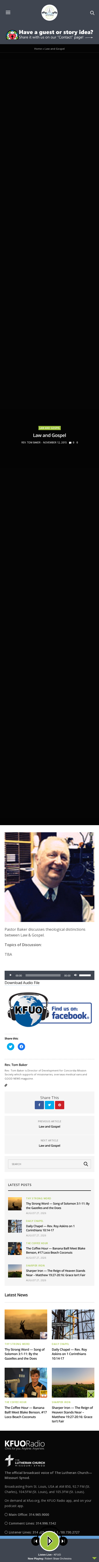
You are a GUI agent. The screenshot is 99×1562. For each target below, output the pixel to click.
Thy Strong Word (38, 1198)
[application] (49, 975)
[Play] (10, 975)
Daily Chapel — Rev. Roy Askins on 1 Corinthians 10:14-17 (50, 1228)
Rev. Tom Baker (31, 442)
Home (38, 48)
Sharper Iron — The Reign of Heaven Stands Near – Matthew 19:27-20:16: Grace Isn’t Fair (55, 1273)
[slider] (85, 975)
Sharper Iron (35, 1265)
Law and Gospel (49, 428)
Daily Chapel (34, 1221)
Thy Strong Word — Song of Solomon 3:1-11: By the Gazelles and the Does (58, 1205)
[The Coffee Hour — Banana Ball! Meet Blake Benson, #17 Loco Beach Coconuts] (15, 1248)
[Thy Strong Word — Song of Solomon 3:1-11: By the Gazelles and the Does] (15, 1203)
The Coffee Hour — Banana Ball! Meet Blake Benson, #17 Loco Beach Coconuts (55, 1250)
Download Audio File (22, 982)
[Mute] (75, 975)
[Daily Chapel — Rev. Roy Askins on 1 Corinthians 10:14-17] (15, 1226)
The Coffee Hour (37, 1243)
